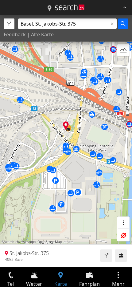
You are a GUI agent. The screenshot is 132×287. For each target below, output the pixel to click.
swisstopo (28, 242)
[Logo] (69, 7)
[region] (66, 141)
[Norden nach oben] (123, 65)
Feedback (15, 34)
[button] (66, 125)
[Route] (106, 255)
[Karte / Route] (49, 8)
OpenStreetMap (49, 242)
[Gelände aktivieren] (123, 50)
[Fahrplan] (121, 255)
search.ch (11, 242)
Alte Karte (42, 34)
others (68, 242)
